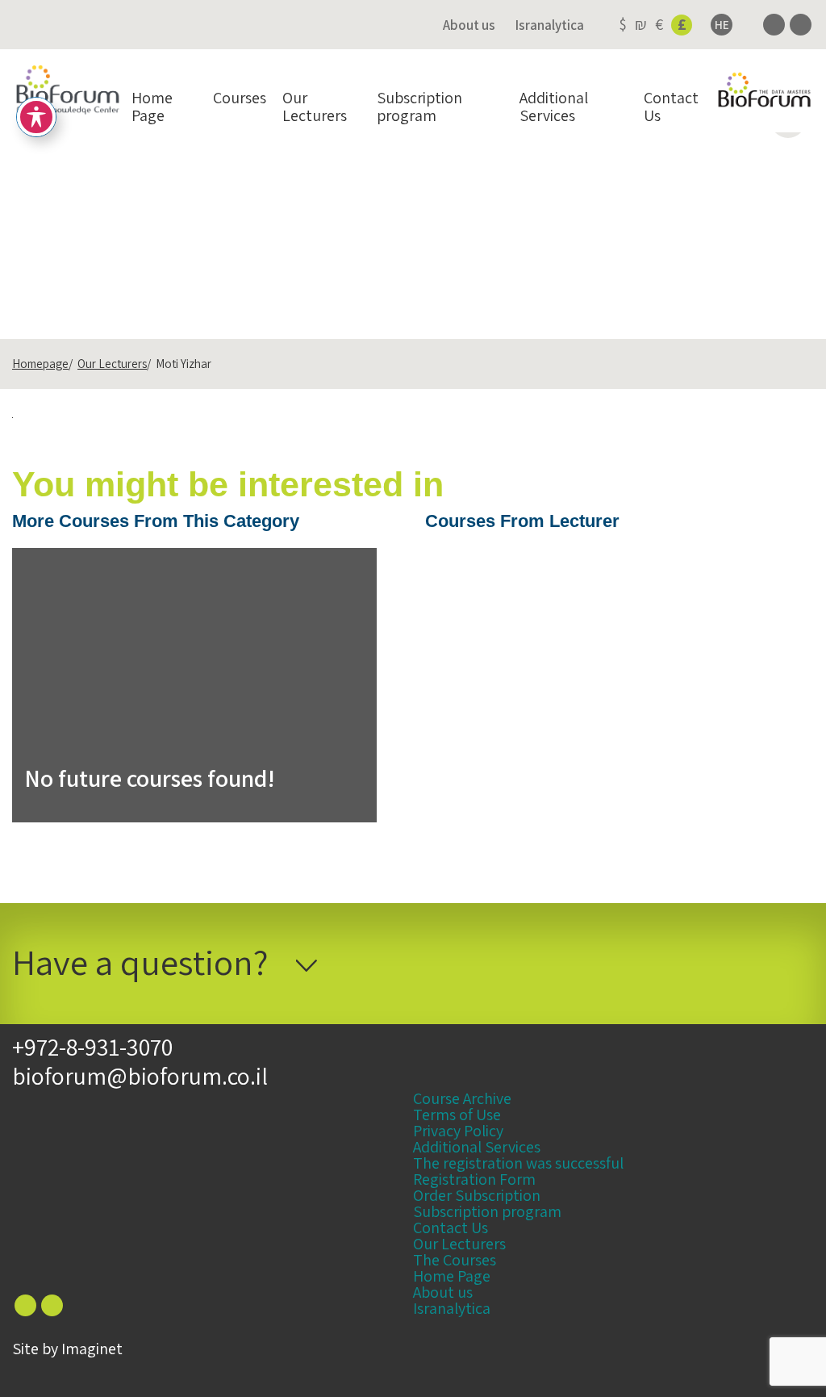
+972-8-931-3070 (92, 1046)
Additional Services (553, 106)
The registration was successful (518, 1162)
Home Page (152, 106)
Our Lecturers (314, 106)
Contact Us (671, 106)
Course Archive (462, 1098)
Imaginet (92, 1348)
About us (469, 25)
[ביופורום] (67, 90)
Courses (239, 97)
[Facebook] (774, 25)
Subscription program (419, 106)
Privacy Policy (458, 1130)
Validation (355, 206)
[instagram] (800, 25)
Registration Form (474, 1179)
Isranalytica (549, 25)
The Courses (454, 1259)
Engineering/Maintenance (225, 206)
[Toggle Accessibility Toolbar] (36, 117)
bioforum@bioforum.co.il (140, 1075)
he (722, 24)
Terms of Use (457, 1114)
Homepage (40, 363)
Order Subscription (476, 1195)
